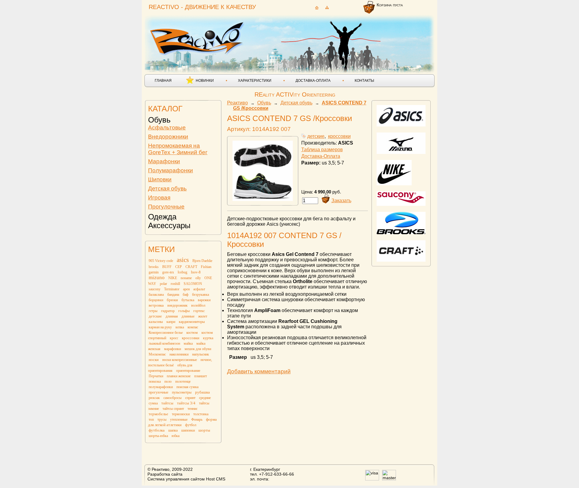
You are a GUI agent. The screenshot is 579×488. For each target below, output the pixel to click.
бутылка (188, 300)
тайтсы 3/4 (186, 403)
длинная (172, 316)
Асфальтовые (167, 127)
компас (193, 327)
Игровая (159, 197)
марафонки (172, 349)
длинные (188, 316)
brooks (154, 267)
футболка (157, 430)
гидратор (168, 311)
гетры (153, 311)
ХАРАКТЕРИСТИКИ (254, 80)
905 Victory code (161, 261)
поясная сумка (187, 387)
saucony (154, 289)
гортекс (199, 311)
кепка (180, 327)
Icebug (182, 272)
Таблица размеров (322, 149)
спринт (190, 398)
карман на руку (160, 327)
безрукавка (200, 294)
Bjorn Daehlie (202, 261)
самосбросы (172, 398)
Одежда (162, 216)
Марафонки (164, 161)
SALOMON (193, 284)
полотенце (183, 381)
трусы (161, 419)
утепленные (179, 419)
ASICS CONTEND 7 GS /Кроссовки (289, 118)
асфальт (199, 289)
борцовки (156, 300)
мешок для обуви (198, 349)
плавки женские (179, 376)
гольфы (184, 311)
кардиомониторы (192, 322)
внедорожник (177, 305)
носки (154, 359)
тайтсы (167, 403)
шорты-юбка (158, 436)
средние (205, 398)
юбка (175, 436)
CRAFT (191, 267)
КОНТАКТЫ (364, 80)
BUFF (167, 267)
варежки (204, 300)
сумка (153, 403)
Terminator (171, 289)
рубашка (202, 392)
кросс (174, 338)
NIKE (172, 278)
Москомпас (157, 354)
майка (188, 343)
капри (170, 322)
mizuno (157, 277)
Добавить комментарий (259, 371)
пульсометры (181, 392)
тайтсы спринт (173, 409)
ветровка (156, 305)
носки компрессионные (179, 360)
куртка (208, 338)
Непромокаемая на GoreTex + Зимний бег (177, 148)
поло (168, 381)
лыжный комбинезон (164, 343)
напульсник (200, 354)
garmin (154, 272)
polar (163, 284)
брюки (172, 300)
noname (186, 278)
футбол (190, 425)
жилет (202, 316)
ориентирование (188, 370)
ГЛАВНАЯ (163, 80)
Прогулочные (166, 206)
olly (198, 278)
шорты (204, 430)
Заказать (341, 200)
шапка (173, 430)
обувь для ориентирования (170, 368)
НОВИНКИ (205, 80)
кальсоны (156, 322)
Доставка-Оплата (320, 156)
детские (155, 316)
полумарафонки (161, 387)
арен (186, 289)
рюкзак (154, 398)
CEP (178, 267)
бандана (173, 294)
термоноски (181, 414)
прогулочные (158, 392)
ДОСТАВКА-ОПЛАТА (313, 80)
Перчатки (156, 376)
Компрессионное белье (166, 332)
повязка (155, 381)
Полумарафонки (170, 170)
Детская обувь (167, 188)
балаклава (156, 294)
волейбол (198, 305)
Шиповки (160, 179)
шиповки (188, 430)
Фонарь (196, 419)
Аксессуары (169, 225)
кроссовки (190, 338)
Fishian (206, 267)
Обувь (159, 120)
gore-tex (168, 272)
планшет (200, 376)
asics (183, 259)
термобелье (158, 414)
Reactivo (198, 38)
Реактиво (237, 102)
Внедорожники (168, 136)
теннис (193, 409)
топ (151, 419)
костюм (192, 332)
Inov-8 (196, 272)
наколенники (178, 354)
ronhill (175, 284)
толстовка (200, 414)
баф (185, 294)
